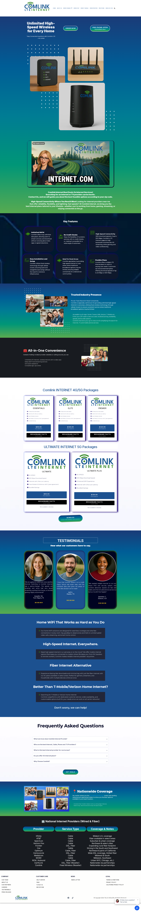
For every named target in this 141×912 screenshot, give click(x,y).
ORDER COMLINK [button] (67, 8)
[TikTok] (72, 898)
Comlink (92, 795)
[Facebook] (68, 898)
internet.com (99, 795)
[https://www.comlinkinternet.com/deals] (70, 88)
